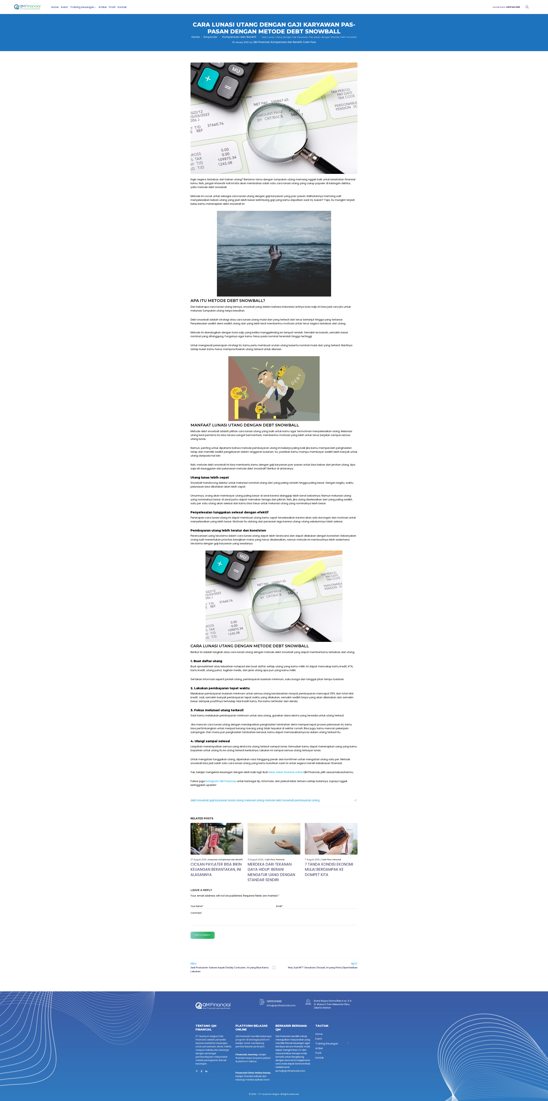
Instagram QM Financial (220, 781)
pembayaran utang (307, 800)
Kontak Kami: (506, 7)
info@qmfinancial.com (281, 1005)
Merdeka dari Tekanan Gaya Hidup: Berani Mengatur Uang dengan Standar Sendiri (271, 872)
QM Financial (261, 42)
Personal (280, 859)
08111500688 (274, 1001)
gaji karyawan (218, 800)
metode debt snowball (279, 800)
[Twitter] (197, 1071)
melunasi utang (254, 800)
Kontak (122, 7)
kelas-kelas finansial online (285, 772)
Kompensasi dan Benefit (239, 37)
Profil (112, 7)
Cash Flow (309, 42)
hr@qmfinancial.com (292, 1071)
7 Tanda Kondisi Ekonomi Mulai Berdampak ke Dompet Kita (329, 869)
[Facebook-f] (201, 1071)
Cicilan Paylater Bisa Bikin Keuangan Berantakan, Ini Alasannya (216, 869)
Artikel (102, 7)
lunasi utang (236, 800)
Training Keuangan (82, 7)
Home (55, 7)
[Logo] (27, 7)
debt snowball (200, 800)
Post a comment (202, 935)
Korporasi (210, 37)
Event (64, 7)
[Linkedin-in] (206, 1071)
